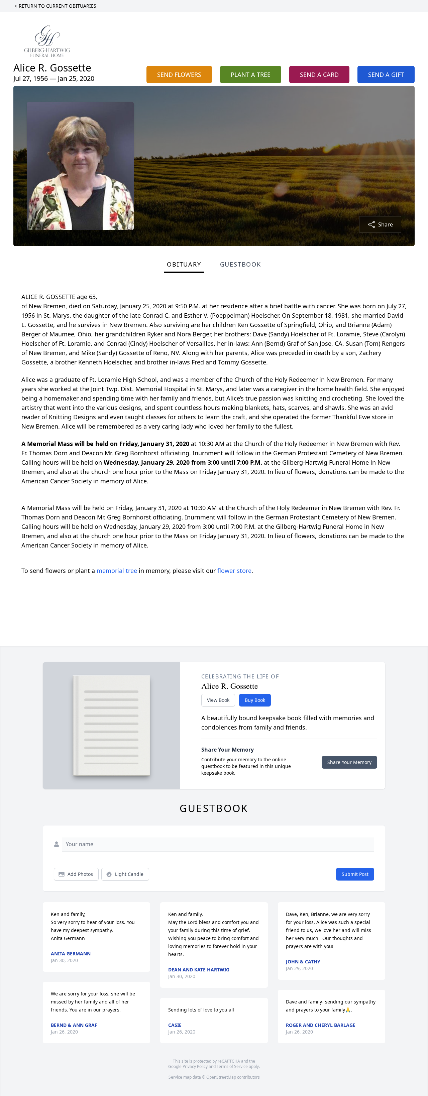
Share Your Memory (349, 762)
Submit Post (355, 874)
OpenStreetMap (221, 1077)
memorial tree (117, 571)
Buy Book (255, 700)
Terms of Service (232, 1066)
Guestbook (240, 264)
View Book (218, 700)
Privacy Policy (195, 1066)
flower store (234, 571)
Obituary (184, 264)
